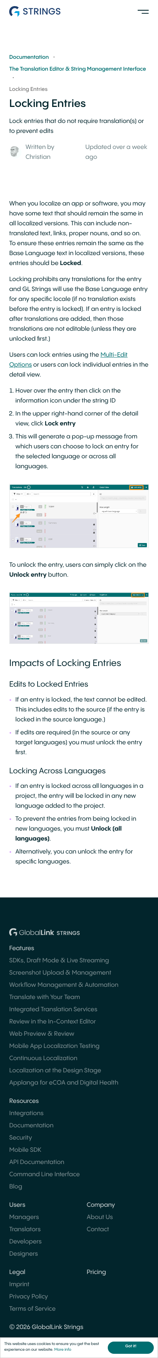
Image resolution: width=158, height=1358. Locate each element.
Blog (15, 1186)
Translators (25, 1229)
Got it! (131, 1346)
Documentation (31, 1125)
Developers (25, 1241)
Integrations (26, 1113)
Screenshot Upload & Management (60, 973)
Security (20, 1138)
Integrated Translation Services (53, 1009)
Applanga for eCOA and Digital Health (63, 1083)
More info (62, 1350)
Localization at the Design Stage (55, 1070)
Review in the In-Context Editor (52, 1021)
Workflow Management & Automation (63, 985)
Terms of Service (32, 1309)
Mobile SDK (25, 1150)
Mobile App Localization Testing (54, 1046)
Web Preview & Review (41, 1034)
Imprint (19, 1284)
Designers (23, 1254)
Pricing (96, 1272)
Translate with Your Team (44, 997)
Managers (24, 1217)
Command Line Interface (44, 1174)
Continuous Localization (43, 1058)
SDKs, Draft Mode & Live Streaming (59, 960)
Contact (98, 1229)
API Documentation (36, 1162)
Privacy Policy (28, 1296)
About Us (100, 1217)
